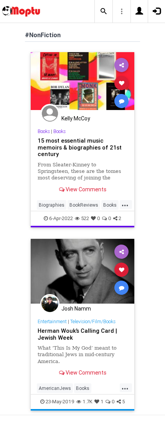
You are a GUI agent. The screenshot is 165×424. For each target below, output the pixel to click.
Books (44, 131)
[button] (103, 11)
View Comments (85, 189)
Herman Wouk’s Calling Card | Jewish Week (77, 334)
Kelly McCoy (75, 118)
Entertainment (52, 321)
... (125, 204)
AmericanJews (55, 388)
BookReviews (83, 205)
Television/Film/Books (93, 321)
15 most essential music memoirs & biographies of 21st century (80, 147)
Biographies (51, 205)
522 (85, 218)
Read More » (82, 83)
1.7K (87, 401)
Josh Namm (76, 308)
